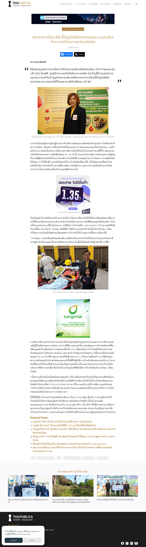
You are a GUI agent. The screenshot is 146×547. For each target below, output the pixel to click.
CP (33, 458)
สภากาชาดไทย (102, 458)
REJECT (32, 540)
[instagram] (131, 543)
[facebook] (122, 543)
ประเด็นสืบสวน (65, 4)
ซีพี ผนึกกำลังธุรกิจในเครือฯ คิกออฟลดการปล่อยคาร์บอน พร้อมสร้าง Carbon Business (70, 443)
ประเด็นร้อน (105, 4)
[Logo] (20, 4)
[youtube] (136, 543)
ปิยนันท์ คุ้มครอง (89, 458)
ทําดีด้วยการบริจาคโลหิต (72, 458)
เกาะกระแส (81, 4)
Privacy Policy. (26, 534)
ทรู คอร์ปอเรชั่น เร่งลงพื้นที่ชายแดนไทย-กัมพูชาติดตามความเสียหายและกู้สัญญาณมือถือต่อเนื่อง (71, 500)
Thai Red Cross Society (46, 458)
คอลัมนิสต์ (117, 4)
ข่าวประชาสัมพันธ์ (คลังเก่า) (73, 29)
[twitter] (127, 543)
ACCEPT (14, 540)
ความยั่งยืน (93, 4)
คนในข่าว (128, 4)
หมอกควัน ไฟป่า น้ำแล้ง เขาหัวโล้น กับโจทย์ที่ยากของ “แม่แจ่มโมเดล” (62, 421)
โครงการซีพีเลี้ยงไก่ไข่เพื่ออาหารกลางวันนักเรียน (115, 499)
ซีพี (59, 458)
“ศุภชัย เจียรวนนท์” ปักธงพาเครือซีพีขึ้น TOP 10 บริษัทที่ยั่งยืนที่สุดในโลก (64, 425)
